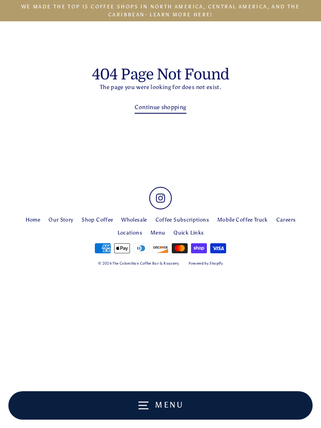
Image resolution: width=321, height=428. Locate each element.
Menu (157, 232)
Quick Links (188, 232)
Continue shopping (160, 107)
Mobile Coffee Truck (242, 220)
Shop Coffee (97, 220)
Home (32, 220)
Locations (129, 232)
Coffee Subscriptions (182, 220)
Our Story (60, 220)
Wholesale (134, 220)
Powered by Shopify (206, 263)
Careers (286, 220)
